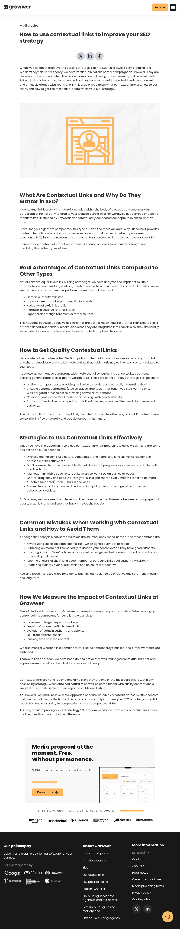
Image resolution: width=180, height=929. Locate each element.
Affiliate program (94, 861)
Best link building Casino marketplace (99, 909)
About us (138, 866)
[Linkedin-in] (147, 908)
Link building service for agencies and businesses (100, 898)
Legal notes (140, 872)
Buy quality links (93, 875)
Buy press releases (95, 882)
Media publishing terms (148, 886)
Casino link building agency (101, 918)
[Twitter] (136, 908)
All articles (30, 26)
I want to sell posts (95, 853)
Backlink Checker (94, 889)
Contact (138, 859)
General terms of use (146, 879)
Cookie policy (141, 899)
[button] (173, 7)
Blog (86, 868)
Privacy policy (141, 893)
